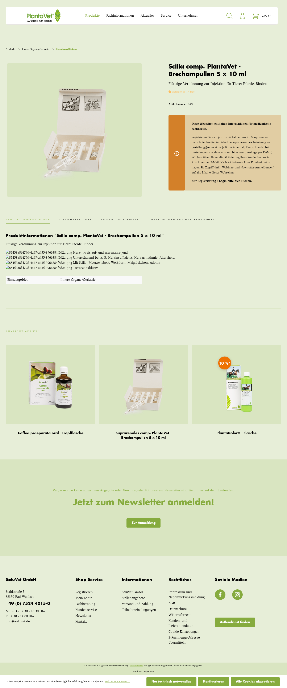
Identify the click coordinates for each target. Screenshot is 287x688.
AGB (172, 603)
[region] (74, 130)
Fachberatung (85, 604)
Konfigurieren (213, 681)
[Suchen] (229, 16)
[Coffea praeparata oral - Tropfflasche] (50, 384)
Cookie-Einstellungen (184, 632)
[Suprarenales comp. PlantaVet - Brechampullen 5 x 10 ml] (143, 384)
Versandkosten (136, 666)
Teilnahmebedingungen (139, 610)
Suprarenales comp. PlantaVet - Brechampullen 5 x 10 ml (143, 435)
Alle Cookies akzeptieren (255, 681)
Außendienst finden (235, 622)
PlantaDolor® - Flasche (236, 433)
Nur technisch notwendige (171, 681)
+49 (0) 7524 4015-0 (28, 604)
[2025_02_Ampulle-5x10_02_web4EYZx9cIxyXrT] (75, 130)
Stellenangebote (133, 598)
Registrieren (84, 592)
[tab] (28, 221)
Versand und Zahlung (137, 604)
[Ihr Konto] (242, 16)
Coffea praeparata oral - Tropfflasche (50, 433)
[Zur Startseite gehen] (44, 15)
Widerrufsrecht (180, 615)
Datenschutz (178, 609)
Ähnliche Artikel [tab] (23, 331)
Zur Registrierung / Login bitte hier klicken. (222, 181)
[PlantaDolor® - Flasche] (236, 384)
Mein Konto (83, 598)
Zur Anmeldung (143, 522)
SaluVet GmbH (132, 592)
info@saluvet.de (18, 621)
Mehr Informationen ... (117, 681)
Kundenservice (86, 610)
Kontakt (81, 621)
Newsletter (83, 616)
